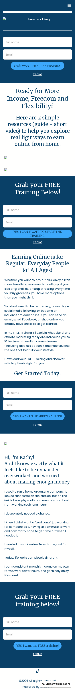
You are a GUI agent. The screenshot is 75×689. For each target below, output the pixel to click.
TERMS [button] (37, 654)
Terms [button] (37, 74)
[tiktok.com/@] (37, 672)
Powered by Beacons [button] (37, 687)
